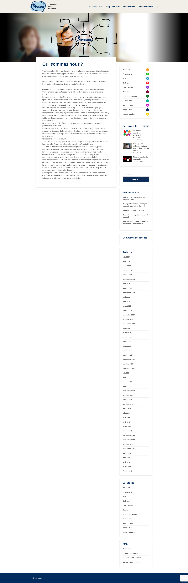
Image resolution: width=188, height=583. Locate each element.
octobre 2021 (128, 364)
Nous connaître (95, 6)
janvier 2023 (127, 342)
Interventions (128, 523)
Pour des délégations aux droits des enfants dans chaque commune (135, 223)
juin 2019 (126, 413)
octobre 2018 (128, 444)
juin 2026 (126, 257)
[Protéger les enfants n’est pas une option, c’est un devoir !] (127, 146)
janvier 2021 (127, 386)
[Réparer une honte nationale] (127, 159)
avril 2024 (126, 301)
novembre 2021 (129, 359)
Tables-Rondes (129, 532)
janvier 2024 (127, 310)
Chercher (135, 179)
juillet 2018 (127, 453)
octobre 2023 (128, 319)
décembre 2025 (129, 279)
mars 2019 (127, 426)
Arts (124, 496)
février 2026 (127, 270)
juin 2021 (126, 373)
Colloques (126, 501)
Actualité (126, 488)
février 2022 (127, 350)
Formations (127, 519)
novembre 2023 (129, 315)
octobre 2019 (128, 404)
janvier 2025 (127, 288)
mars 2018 (127, 466)
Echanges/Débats (130, 514)
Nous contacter (146, 6)
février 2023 (127, 337)
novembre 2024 (129, 293)
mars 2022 (127, 346)
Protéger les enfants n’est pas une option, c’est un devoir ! (141, 147)
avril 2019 (126, 422)
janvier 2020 (127, 400)
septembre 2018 (129, 449)
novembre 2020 (129, 391)
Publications (128, 528)
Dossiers (126, 510)
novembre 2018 (129, 440)
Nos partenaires (113, 6)
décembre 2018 (129, 435)
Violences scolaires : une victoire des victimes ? (138, 134)
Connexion (127, 549)
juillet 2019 (127, 409)
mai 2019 (126, 417)
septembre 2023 (129, 324)
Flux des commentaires (132, 558)
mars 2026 (127, 266)
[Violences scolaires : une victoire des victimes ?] (127, 133)
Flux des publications (131, 553)
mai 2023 (126, 328)
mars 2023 (127, 333)
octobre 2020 (128, 395)
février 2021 (127, 382)
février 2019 (127, 431)
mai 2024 (126, 297)
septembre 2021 (129, 368)
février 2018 (127, 471)
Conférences (128, 505)
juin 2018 (126, 458)
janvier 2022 (127, 355)
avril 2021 (126, 377)
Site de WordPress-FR (131, 562)
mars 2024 (127, 306)
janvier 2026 (127, 275)
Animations (127, 492)
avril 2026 (126, 261)
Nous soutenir (129, 6)
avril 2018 (126, 462)
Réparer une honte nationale (140, 158)
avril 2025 (126, 284)
